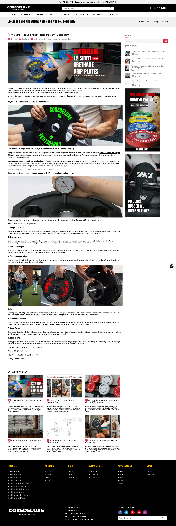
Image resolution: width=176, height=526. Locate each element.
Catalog (47, 480)
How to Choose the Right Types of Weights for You (146, 73)
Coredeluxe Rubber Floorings (17, 486)
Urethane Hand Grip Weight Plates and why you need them (148, 51)
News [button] (65, 14)
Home (13, 14)
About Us (48, 471)
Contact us (150, 474)
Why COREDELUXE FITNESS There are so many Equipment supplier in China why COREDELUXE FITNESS (88, 2)
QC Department (93, 471)
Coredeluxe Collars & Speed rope (18, 483)
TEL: (159, 8)
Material (120, 471)
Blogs (156, 22)
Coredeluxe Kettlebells (15, 477)
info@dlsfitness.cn (78, 517)
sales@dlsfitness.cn (79, 514)
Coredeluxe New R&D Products (18, 495)
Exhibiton (164, 22)
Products (24, 14)
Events (149, 22)
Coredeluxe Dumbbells (15, 474)
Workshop (121, 477)
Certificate (48, 474)
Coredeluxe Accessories (16, 492)
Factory (40, 14)
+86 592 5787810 (74, 508)
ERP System (92, 477)
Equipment (121, 474)
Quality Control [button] (80, 14)
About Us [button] (53, 14)
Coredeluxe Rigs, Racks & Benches (19, 489)
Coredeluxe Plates (14, 471)
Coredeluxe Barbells (14, 480)
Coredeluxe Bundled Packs (16, 498)
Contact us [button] (114, 14)
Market (47, 477)
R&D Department (94, 474)
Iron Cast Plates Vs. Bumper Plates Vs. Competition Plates (149, 59)
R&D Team (121, 480)
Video (46, 483)
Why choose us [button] (98, 14)
